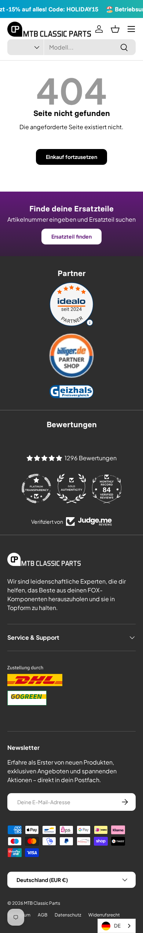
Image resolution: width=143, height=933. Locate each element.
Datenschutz (68, 915)
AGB (42, 915)
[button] (115, 29)
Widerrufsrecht (104, 915)
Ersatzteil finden (71, 236)
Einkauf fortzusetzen (71, 156)
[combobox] (71, 47)
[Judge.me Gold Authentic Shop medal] (71, 488)
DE (117, 926)
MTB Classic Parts (42, 903)
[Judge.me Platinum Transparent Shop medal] (36, 488)
